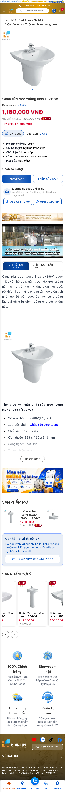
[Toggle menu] (4, 11)
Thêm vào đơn (48, 178)
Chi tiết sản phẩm (16, 266)
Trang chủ (8, 20)
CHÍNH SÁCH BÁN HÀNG (43, 266)
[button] (32, 61)
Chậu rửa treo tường (44, 424)
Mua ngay (17, 178)
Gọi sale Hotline (49, 746)
